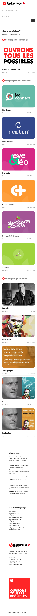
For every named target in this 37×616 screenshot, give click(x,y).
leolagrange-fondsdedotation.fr (16, 528)
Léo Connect (7, 110)
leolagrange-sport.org (14, 525)
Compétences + (8, 204)
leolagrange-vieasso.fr (14, 529)
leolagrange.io (12, 515)
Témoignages (7, 370)
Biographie (6, 339)
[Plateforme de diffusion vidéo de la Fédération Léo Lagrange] (13, 3)
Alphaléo (5, 267)
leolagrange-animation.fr (15, 519)
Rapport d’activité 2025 (11, 69)
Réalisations (6, 433)
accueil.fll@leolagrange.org (15, 564)
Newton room (7, 141)
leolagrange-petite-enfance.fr (16, 517)
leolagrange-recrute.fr (14, 513)
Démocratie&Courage (10, 236)
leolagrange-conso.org (14, 523)
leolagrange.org (13, 511)
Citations (5, 402)
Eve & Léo (6, 173)
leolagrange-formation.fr (15, 521)
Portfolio (5, 308)
